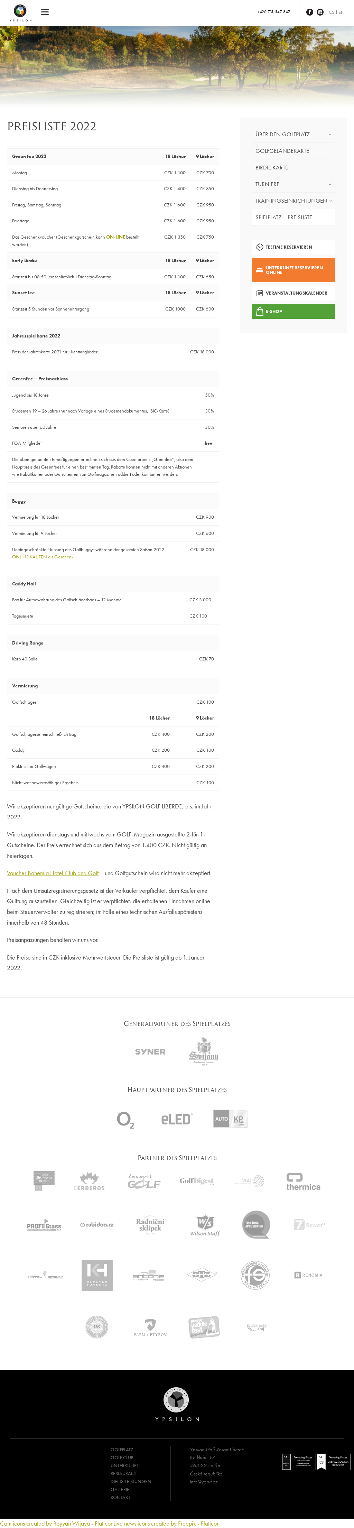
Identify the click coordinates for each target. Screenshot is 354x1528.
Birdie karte (271, 167)
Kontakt (120, 1497)
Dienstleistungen (131, 1481)
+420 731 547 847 (274, 12)
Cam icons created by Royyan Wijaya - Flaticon (56, 1523)
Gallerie (120, 1489)
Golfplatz (122, 1449)
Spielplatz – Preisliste (283, 217)
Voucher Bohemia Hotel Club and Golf (53, 873)
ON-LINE (115, 237)
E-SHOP (274, 311)
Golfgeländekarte (282, 151)
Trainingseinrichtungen (291, 200)
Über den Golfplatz (282, 134)
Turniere (267, 184)
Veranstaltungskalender (296, 293)
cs (331, 12)
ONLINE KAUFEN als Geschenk (43, 557)
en (341, 12)
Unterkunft (124, 1465)
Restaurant (124, 1473)
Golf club (122, 1457)
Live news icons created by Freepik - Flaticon (166, 1523)
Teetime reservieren (289, 247)
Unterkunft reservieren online (294, 270)
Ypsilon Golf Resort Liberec (20, 13)
